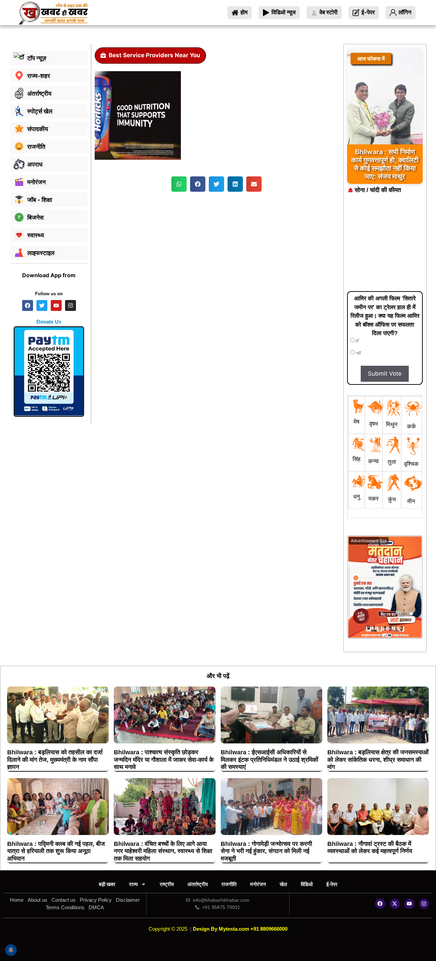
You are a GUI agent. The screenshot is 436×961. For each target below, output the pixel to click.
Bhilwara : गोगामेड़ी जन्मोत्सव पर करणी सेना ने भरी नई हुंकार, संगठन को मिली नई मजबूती (266, 851)
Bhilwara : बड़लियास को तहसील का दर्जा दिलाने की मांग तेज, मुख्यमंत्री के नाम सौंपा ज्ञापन (55, 759)
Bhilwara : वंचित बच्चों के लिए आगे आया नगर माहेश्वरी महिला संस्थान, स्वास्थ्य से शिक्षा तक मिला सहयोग (163, 851)
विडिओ (307, 884)
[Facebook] (380, 904)
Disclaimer (128, 900)
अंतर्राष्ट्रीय (197, 884)
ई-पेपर (332, 884)
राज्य (133, 884)
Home (17, 900)
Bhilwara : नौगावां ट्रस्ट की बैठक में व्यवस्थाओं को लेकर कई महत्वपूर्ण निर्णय (369, 847)
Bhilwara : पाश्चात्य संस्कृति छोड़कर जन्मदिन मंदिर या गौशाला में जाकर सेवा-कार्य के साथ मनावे (164, 759)
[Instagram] (424, 904)
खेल (283, 884)
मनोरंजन (258, 884)
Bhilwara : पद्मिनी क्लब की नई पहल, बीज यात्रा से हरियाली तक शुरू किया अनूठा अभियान (56, 851)
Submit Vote (385, 373)
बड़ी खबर (107, 884)
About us (37, 900)
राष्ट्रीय (167, 884)
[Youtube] (409, 904)
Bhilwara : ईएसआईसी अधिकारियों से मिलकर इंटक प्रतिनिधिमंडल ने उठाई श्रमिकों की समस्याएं (269, 759)
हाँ (357, 340)
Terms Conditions (65, 907)
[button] (179, 184)
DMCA (96, 907)
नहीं (358, 353)
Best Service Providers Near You (154, 55)
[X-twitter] (395, 904)
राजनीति (228, 884)
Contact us (63, 900)
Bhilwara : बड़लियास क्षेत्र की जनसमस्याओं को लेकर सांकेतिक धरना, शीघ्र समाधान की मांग (378, 759)
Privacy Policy (96, 900)
